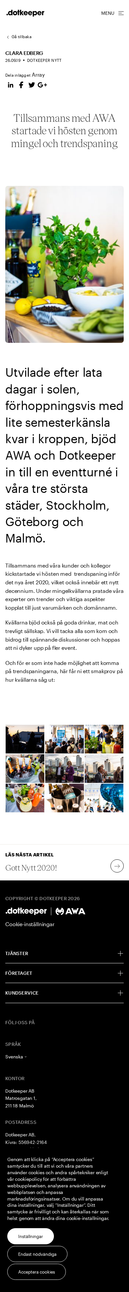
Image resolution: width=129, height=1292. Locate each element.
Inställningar (30, 1236)
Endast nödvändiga (37, 1254)
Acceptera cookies (36, 1272)
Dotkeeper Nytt (44, 60)
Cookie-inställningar (30, 924)
